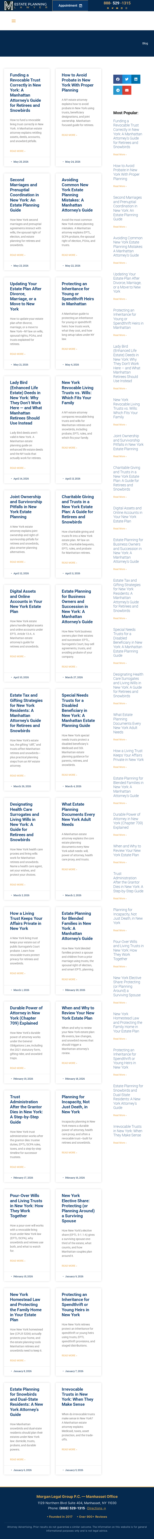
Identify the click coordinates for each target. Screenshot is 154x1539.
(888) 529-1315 (72, 1508)
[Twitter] (112, 8)
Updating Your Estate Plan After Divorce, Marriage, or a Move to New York (26, 296)
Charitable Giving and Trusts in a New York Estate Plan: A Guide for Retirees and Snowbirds (78, 509)
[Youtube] (117, 8)
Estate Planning (30, 4)
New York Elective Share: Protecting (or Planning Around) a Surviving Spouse (78, 1208)
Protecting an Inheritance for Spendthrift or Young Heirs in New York (75, 1304)
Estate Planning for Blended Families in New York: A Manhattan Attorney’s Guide (128, 787)
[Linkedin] (122, 8)
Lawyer (32, 7)
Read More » (17, 151)
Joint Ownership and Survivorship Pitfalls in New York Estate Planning (26, 506)
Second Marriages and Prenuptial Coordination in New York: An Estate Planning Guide (24, 195)
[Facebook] (108, 8)
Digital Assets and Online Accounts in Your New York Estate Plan (26, 601)
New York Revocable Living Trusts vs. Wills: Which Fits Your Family (77, 392)
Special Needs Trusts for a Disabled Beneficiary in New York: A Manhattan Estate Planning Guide (78, 710)
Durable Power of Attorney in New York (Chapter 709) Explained (26, 1016)
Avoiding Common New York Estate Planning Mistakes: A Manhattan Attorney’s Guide (77, 195)
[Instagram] (126, 8)
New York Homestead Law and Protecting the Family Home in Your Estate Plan (26, 1307)
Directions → (96, 1508)
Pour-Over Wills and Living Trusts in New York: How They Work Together (26, 1205)
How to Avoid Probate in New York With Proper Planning (78, 83)
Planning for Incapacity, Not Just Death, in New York (76, 1104)
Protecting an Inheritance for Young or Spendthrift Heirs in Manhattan (78, 293)
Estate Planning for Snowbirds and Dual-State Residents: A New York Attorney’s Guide (26, 1402)
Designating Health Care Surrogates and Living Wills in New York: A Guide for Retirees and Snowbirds (24, 822)
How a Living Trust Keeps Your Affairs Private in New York (26, 921)
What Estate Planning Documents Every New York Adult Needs (78, 814)
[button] (13, 20)
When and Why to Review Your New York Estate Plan (78, 1013)
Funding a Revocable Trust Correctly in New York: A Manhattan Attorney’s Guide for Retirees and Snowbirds (25, 93)
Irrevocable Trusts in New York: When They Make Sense (77, 1397)
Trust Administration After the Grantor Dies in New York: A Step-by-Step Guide (26, 1109)
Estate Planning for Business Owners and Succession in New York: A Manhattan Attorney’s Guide (77, 606)
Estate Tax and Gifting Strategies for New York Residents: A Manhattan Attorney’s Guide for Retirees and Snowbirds (26, 713)
